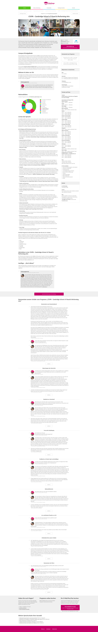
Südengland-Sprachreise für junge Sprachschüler (28, 617)
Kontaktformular (65, 200)
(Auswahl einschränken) (52, 13)
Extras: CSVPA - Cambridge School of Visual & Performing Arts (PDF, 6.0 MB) (70, 63)
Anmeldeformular (70, 607)
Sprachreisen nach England (38, 10)
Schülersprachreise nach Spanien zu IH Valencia (28, 622)
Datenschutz (54, 628)
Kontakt (73, 7)
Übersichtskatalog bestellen (24, 609)
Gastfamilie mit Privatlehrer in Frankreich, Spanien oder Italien (30, 619)
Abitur (36, 7)
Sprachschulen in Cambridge (51, 10)
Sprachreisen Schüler (27, 10)
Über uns (43, 628)
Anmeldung (70, 46)
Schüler (26, 7)
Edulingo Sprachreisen (49, 3)
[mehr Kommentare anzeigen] (49, 364)
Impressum (48, 628)
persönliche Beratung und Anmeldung (49, 294)
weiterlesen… (44, 286)
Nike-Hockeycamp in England (24, 620)
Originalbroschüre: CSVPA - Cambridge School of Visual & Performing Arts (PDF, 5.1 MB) (70, 58)
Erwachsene (50, 7)
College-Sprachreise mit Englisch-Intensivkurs (27, 621)
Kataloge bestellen (61, 7)
